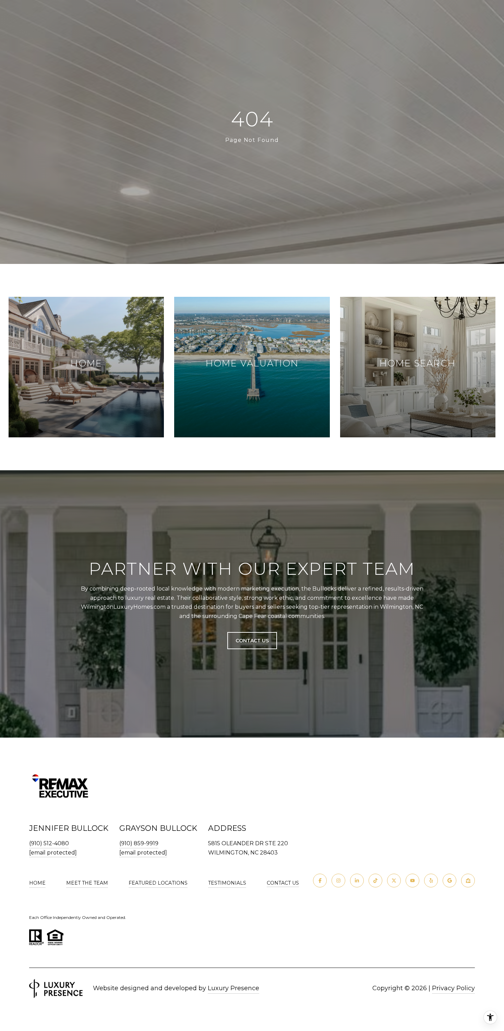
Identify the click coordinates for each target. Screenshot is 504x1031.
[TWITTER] (394, 880)
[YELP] (431, 880)
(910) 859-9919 (138, 843)
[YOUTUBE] (412, 880)
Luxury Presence (233, 988)
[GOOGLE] (449, 880)
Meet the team (87, 883)
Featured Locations (158, 883)
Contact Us (283, 883)
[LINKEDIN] (357, 880)
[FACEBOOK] (320, 880)
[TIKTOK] (375, 880)
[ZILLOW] (468, 880)
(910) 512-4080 (49, 843)
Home (37, 883)
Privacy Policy (453, 988)
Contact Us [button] (252, 641)
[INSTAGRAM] (338, 880)
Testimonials (227, 883)
